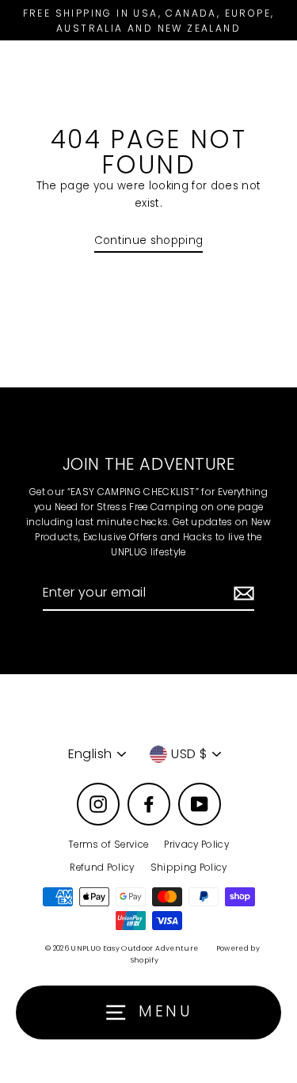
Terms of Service (108, 844)
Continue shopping (149, 240)
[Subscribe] (241, 593)
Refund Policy (102, 867)
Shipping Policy (188, 867)
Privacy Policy (196, 844)
